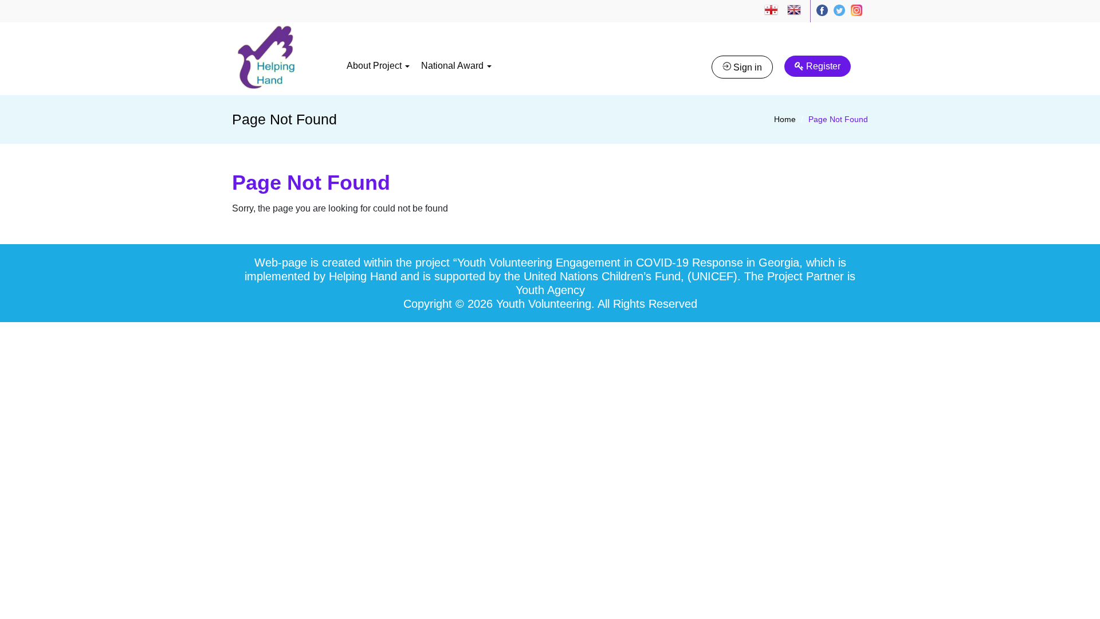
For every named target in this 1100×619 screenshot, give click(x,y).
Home (785, 119)
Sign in (746, 67)
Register (822, 66)
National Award (453, 65)
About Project (375, 65)
